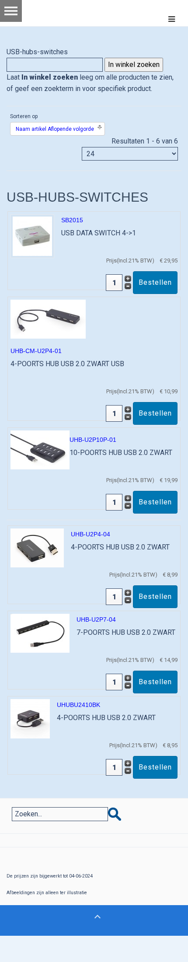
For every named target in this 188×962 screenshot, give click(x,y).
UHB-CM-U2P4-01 (36, 350)
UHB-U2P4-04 (90, 534)
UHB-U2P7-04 (96, 619)
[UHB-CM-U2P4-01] (48, 319)
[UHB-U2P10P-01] (40, 449)
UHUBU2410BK (78, 704)
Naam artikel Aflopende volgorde (55, 129)
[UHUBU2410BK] (30, 718)
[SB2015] (32, 235)
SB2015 (72, 220)
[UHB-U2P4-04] (37, 547)
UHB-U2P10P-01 (93, 439)
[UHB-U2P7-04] (40, 633)
